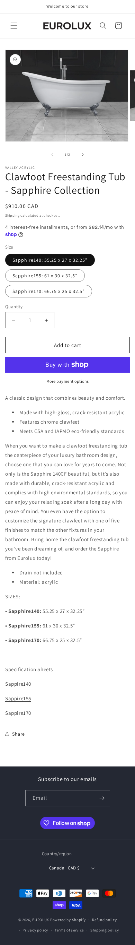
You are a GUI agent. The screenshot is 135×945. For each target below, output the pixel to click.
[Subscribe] (102, 798)
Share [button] (18, 734)
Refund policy (104, 919)
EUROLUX (40, 919)
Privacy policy (35, 930)
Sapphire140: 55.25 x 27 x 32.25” (50, 260)
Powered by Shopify (68, 919)
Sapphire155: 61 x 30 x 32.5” (45, 275)
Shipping (12, 215)
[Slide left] (52, 154)
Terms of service (69, 930)
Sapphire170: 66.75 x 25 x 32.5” (48, 291)
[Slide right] (82, 154)
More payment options (67, 381)
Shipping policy (104, 930)
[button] (13, 25)
